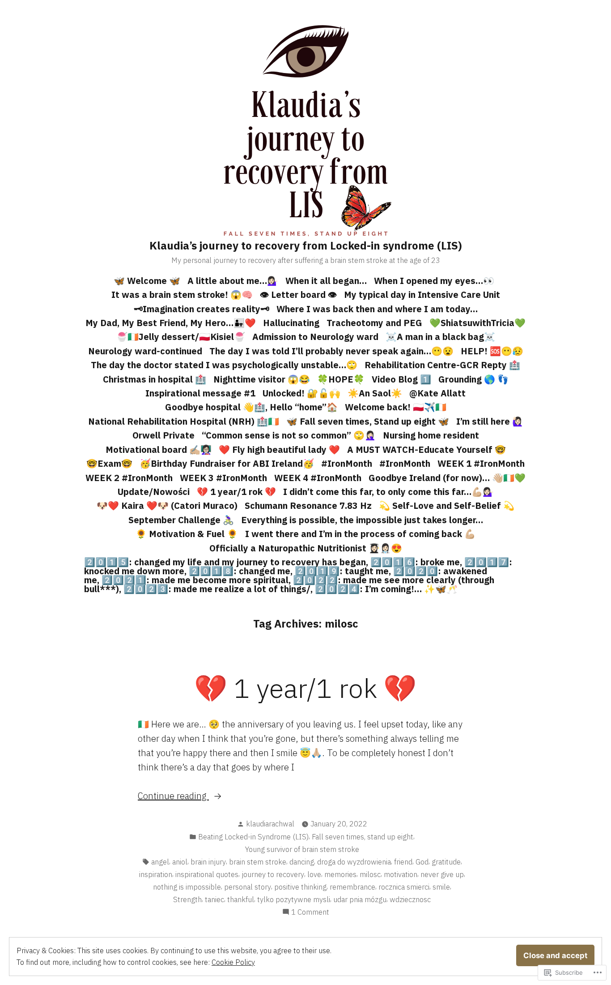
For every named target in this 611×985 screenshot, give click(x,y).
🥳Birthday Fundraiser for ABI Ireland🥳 (227, 463)
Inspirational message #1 (200, 393)
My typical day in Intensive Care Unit (422, 294)
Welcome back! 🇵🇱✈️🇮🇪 (395, 407)
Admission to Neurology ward (315, 337)
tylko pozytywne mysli (293, 899)
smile (441, 887)
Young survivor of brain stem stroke (302, 849)
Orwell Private (163, 435)
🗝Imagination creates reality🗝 (201, 309)
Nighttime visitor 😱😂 (261, 379)
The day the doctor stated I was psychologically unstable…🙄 (224, 365)
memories (340, 874)
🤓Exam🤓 (109, 463)
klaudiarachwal (270, 824)
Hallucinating (291, 323)
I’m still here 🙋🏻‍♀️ (489, 421)
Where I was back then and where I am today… (377, 309)
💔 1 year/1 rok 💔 (236, 492)
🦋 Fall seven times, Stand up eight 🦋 (367, 421)
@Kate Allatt (437, 393)
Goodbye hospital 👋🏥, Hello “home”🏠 (251, 407)
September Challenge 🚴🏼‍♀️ (181, 520)
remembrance (352, 887)
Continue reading (173, 796)
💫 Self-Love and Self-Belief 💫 (446, 505)
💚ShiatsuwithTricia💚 (477, 323)
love (314, 874)
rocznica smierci (403, 887)
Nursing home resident (431, 435)
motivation (400, 874)
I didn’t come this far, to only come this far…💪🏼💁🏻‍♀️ (388, 492)
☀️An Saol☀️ (375, 393)
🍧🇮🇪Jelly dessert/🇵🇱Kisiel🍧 (180, 337)
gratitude (446, 862)
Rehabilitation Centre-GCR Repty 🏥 (442, 365)
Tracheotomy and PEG (374, 323)
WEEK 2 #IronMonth (129, 478)
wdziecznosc (410, 899)
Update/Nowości (154, 492)
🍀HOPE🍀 (341, 379)
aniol (179, 862)
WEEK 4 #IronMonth (317, 478)
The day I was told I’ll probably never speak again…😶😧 (331, 351)
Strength (187, 899)
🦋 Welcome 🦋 (147, 281)
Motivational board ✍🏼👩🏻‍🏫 (159, 449)
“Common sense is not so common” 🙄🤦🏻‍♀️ (289, 435)
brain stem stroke (257, 862)
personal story (247, 887)
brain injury (208, 862)
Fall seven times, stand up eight (362, 837)
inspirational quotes (206, 874)
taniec (214, 899)
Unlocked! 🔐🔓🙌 (301, 393)
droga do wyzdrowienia (354, 862)
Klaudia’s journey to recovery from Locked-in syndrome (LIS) (305, 245)
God (422, 862)
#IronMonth (346, 463)
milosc (370, 874)
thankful (240, 899)
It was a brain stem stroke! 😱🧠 (182, 294)
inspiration (155, 874)
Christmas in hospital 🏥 (154, 379)
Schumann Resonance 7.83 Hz (308, 505)
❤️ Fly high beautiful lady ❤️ (279, 449)
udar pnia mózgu (359, 899)
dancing (301, 862)
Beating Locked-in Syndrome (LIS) (253, 837)
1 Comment (310, 912)
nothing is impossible (187, 887)
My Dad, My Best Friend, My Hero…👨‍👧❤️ (170, 323)
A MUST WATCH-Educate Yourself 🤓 (426, 449)
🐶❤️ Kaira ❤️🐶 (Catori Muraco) (167, 505)
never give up (442, 874)
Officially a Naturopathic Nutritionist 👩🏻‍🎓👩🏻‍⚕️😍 (305, 548)
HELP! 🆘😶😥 (492, 351)
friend (403, 862)
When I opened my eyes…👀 (434, 281)
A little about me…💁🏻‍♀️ (232, 281)
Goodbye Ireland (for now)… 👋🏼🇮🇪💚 (447, 478)
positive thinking (300, 887)
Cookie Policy (233, 962)
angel (160, 862)
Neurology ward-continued (145, 351)
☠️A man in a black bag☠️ (440, 337)
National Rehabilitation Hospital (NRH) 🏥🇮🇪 (183, 421)
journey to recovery (273, 874)
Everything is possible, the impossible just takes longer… (362, 520)
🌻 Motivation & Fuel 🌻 (187, 534)
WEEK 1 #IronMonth (481, 463)
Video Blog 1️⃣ (401, 379)
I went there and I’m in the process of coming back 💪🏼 (360, 534)
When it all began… (326, 281)
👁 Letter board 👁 (298, 294)
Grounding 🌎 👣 (473, 379)
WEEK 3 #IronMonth (223, 478)
